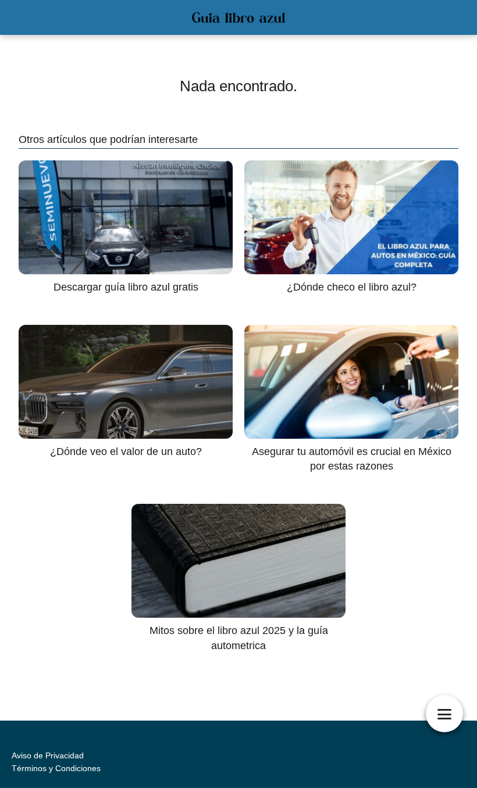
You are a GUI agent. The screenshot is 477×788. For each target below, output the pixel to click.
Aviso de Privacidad (48, 755)
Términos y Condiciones (56, 768)
